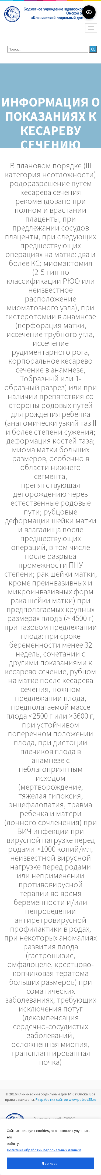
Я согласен (51, 1163)
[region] (50, 1147)
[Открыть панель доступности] (89, 12)
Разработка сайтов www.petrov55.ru (66, 1099)
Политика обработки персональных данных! (44, 1150)
